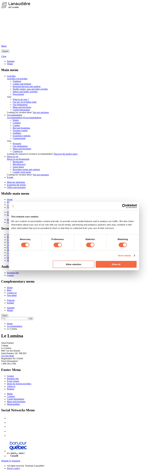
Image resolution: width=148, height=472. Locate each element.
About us (11, 386)
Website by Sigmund (10, 461)
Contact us (17, 151)
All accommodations (32, 117)
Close (4, 315)
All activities (21, 78)
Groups (10, 275)
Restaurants (24, 159)
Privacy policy (13, 468)
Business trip (13, 272)
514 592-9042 (7, 356)
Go (31, 318)
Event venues (13, 381)
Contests (11, 396)
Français (11, 300)
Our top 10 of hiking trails (24, 102)
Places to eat (12, 156)
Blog (9, 290)
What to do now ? (21, 99)
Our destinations (20, 104)
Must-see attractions (16, 182)
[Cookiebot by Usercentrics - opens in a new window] (124, 206)
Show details (124, 255)
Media (10, 394)
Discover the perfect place (65, 154)
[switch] (58, 245)
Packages (17, 143)
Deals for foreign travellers (19, 383)
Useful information (21, 110)
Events (10, 177)
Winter (10, 64)
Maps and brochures (22, 107)
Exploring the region (16, 185)
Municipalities (13, 404)
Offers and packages (16, 187)
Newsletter (12, 295)
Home (10, 199)
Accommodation (14, 115)
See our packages (41, 112)
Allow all (116, 264)
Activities (11, 76)
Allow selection (73, 264)
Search (5, 51)
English (10, 303)
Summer (11, 61)
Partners (10, 389)
